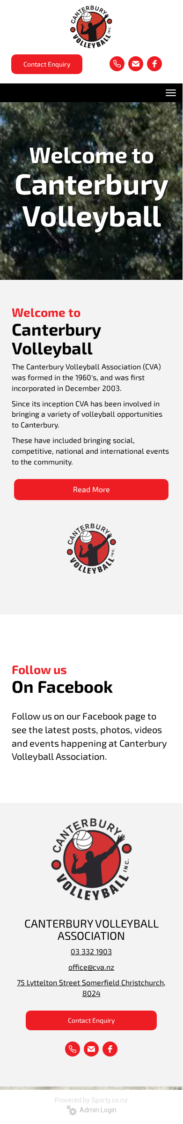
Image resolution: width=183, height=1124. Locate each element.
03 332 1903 (91, 951)
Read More (91, 489)
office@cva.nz (91, 966)
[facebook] (154, 63)
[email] (135, 63)
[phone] (117, 63)
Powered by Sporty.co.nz (91, 1100)
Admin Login (97, 1110)
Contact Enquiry (46, 64)
